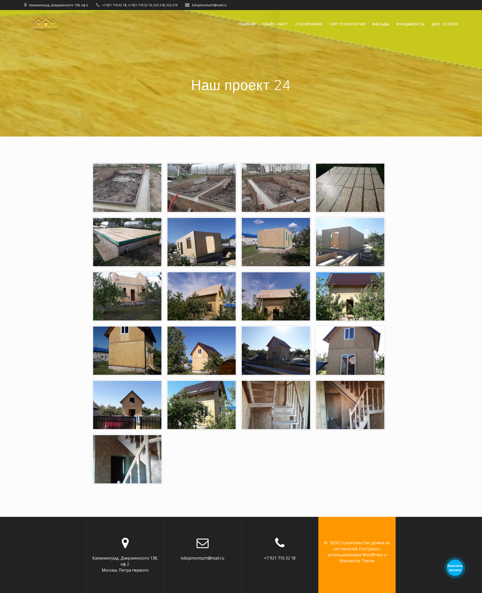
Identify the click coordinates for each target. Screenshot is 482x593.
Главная (247, 24)
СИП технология (347, 24)
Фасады (380, 24)
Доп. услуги (445, 24)
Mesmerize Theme (357, 561)
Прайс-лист (275, 24)
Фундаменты (410, 24)
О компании (309, 24)
